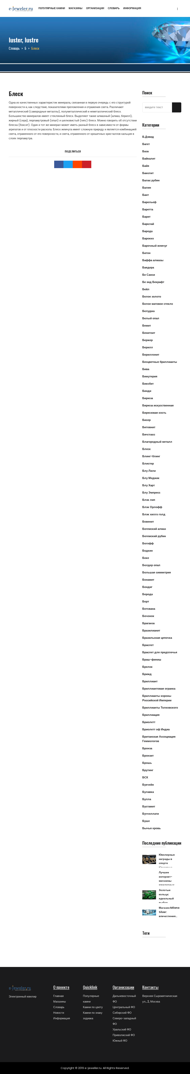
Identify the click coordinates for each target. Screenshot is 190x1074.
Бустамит (148, 806)
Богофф (148, 543)
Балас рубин (151, 180)
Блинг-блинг (151, 456)
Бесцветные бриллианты (159, 362)
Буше (146, 821)
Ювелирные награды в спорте (167, 859)
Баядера (148, 267)
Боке (145, 558)
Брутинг (147, 770)
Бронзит (148, 756)
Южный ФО (120, 1041)
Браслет (148, 645)
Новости (58, 1013)
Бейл (145, 289)
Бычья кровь (151, 828)
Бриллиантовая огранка (158, 688)
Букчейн (148, 785)
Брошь (147, 763)
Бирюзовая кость (154, 413)
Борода (147, 594)
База (145, 151)
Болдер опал (151, 565)
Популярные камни (51, 8)
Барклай (148, 224)
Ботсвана (148, 609)
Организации (95, 8)
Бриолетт (148, 722)
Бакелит (148, 173)
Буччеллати (150, 814)
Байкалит (148, 158)
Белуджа (148, 311)
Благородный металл (157, 442)
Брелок (147, 667)
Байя (145, 166)
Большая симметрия (156, 572)
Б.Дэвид (148, 137)
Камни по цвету (93, 1007)
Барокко (148, 238)
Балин (146, 188)
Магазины (75, 8)
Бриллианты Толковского (160, 707)
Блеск (146, 449)
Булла (146, 799)
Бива (145, 369)
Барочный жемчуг (154, 246)
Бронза (147, 748)
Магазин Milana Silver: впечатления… (169, 912)
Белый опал (150, 318)
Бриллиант (150, 681)
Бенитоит (148, 333)
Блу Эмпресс (151, 492)
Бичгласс (148, 434)
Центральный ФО (124, 1007)
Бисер (146, 420)
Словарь (113, 8)
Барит (146, 217)
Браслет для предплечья (159, 652)
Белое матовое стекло (157, 304)
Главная (58, 996)
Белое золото (151, 296)
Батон (146, 253)
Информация (132, 8)
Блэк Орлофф (152, 507)
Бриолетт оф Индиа (156, 729)
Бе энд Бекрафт (153, 282)
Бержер (147, 340)
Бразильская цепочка (157, 638)
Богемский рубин (154, 536)
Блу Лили (149, 471)
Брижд (147, 674)
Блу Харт (148, 485)
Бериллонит (150, 355)
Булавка (148, 792)
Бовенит (148, 522)
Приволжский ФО (124, 1035)
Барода (147, 231)
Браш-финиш (151, 659)
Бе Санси (148, 275)
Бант (145, 195)
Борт (145, 601)
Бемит (146, 325)
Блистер (148, 463)
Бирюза (147, 398)
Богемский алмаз (154, 529)
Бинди (146, 391)
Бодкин (147, 551)
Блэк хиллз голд (153, 514)
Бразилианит (151, 630)
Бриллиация (151, 715)
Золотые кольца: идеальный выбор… (166, 896)
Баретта (147, 209)
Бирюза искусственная (158, 405)
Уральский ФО (122, 1029)
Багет (146, 144)
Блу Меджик (150, 478)
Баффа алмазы (152, 260)
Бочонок (148, 616)
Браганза (148, 623)
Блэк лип (148, 500)
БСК (145, 777)
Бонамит (148, 580)
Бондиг (147, 587)
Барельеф (149, 202)
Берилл (147, 347)
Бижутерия (149, 376)
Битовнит (148, 427)
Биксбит (148, 384)
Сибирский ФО (122, 1013)
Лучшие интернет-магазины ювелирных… (167, 879)
